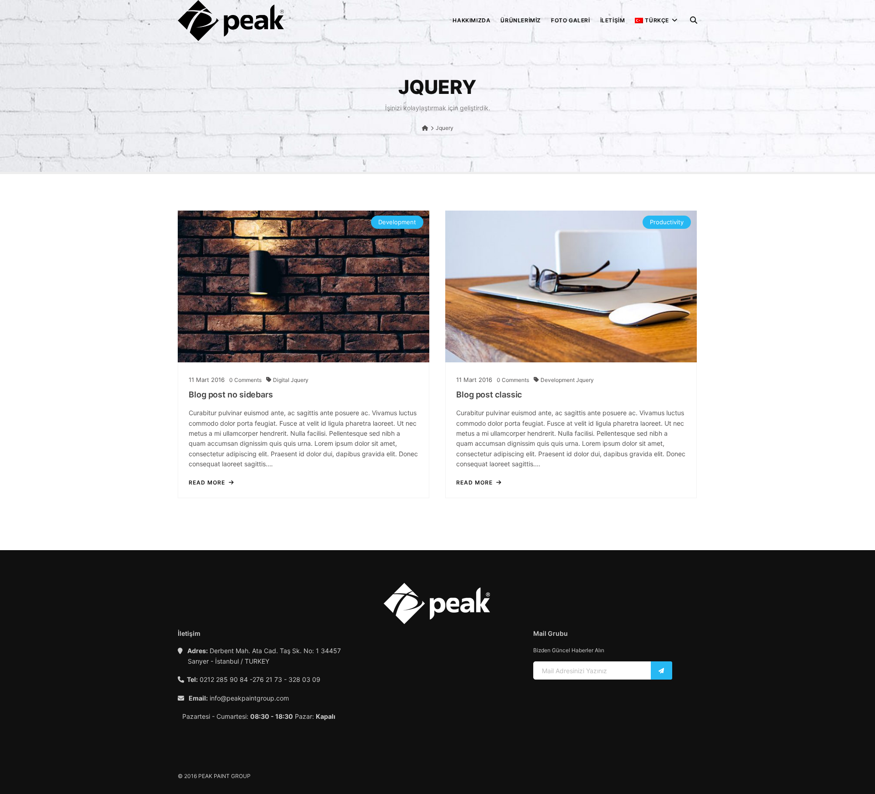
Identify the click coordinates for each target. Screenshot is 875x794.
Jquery (300, 379)
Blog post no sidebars (231, 394)
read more (207, 482)
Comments (245, 379)
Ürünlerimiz (520, 20)
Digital (282, 379)
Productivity (667, 222)
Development (397, 222)
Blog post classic (489, 394)
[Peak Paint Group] (231, 20)
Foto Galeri (570, 20)
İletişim (612, 20)
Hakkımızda (471, 20)
